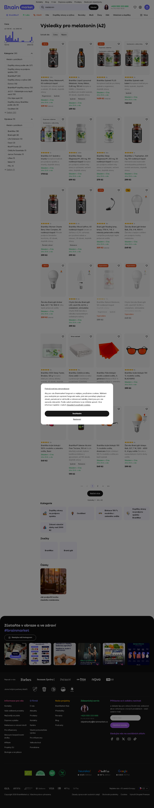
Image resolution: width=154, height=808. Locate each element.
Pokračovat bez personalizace (57, 389)
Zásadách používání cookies (78, 405)
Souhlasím (77, 414)
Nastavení (77, 419)
